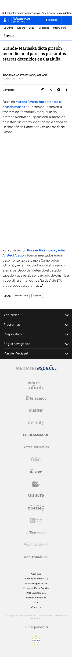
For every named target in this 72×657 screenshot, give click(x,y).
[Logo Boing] (36, 459)
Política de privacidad (36, 583)
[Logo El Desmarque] (36, 435)
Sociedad (44, 28)
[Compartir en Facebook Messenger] (59, 90)
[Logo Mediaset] (36, 370)
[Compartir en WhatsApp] (43, 90)
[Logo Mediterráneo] (36, 557)
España (21, 28)
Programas (11, 324)
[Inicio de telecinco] (4, 20)
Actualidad (11, 315)
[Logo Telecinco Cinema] (36, 508)
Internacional (60, 28)
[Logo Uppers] (36, 496)
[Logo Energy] (36, 471)
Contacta (36, 607)
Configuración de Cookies (36, 588)
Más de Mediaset (15, 353)
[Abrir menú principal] (67, 20)
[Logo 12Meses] (36, 520)
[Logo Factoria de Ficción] (36, 447)
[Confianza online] (36, 644)
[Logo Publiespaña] (36, 544)
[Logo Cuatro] (36, 410)
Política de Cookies (36, 593)
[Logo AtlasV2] (36, 532)
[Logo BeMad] (36, 483)
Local (32, 28)
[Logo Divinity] (36, 422)
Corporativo (12, 334)
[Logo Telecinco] (36, 398)
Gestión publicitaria (36, 597)
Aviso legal (36, 574)
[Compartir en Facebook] (66, 90)
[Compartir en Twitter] (51, 90)
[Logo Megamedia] (38, 627)
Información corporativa (36, 578)
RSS (36, 602)
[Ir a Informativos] (20, 20)
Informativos (21, 296)
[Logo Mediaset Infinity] (36, 386)
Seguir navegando (16, 344)
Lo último (8, 28)
